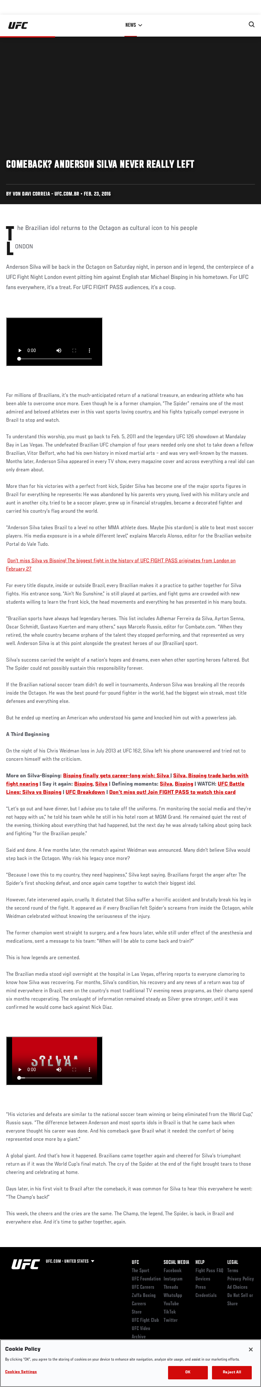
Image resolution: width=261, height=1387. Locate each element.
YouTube (171, 1304)
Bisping (83, 784)
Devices (202, 1279)
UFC (135, 1263)
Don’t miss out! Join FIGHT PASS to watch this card (172, 792)
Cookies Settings (21, 1372)
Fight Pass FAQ (209, 1271)
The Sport (140, 1271)
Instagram (173, 1279)
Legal (232, 1263)
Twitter (171, 1320)
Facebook (173, 1271)
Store (137, 1312)
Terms (232, 1271)
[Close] (251, 1349)
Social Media (176, 1263)
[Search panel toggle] (252, 24)
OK (187, 1372)
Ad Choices (237, 1287)
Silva (101, 784)
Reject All (232, 1372)
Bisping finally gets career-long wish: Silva (116, 776)
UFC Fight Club (145, 1320)
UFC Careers (143, 1287)
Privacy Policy (240, 1279)
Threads (171, 1287)
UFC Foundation (146, 1279)
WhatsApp (173, 1296)
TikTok (170, 1312)
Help (199, 1263)
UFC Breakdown (85, 792)
